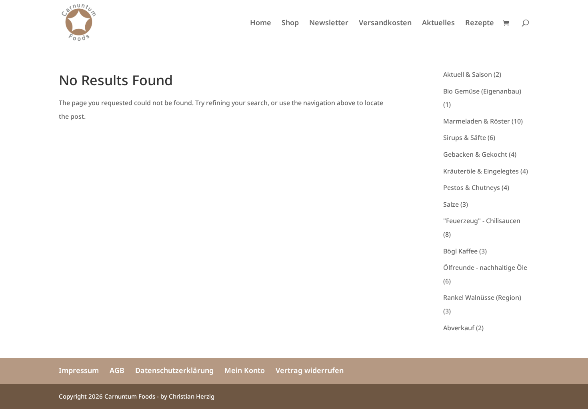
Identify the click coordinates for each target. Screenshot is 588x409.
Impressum (79, 370)
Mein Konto (244, 370)
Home (260, 23)
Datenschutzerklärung (174, 370)
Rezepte (479, 23)
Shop (290, 23)
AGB (117, 370)
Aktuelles (438, 23)
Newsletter (328, 23)
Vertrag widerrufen (310, 370)
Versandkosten (385, 23)
